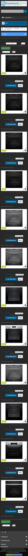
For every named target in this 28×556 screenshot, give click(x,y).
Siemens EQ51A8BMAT (14, 154)
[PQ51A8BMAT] (14, 257)
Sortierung (3, 43)
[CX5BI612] (14, 295)
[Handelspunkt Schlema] (14, 3)
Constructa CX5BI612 (14, 308)
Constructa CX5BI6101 (14, 347)
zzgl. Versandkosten (19, 81)
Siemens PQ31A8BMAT (14, 115)
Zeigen (19, 43)
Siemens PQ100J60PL (14, 386)
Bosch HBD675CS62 (14, 463)
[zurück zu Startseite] (2, 28)
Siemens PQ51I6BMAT (14, 231)
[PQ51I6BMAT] (14, 218)
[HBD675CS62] (14, 450)
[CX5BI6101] (14, 334)
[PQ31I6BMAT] (14, 63)
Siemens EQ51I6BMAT (14, 192)
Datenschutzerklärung (17, 554)
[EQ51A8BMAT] (14, 140)
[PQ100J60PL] (14, 373)
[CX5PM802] (14, 411)
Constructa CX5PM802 (14, 425)
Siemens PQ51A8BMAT (14, 270)
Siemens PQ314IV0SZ (14, 502)
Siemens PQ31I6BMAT (14, 76)
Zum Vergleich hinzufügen (8, 90)
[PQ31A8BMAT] (14, 102)
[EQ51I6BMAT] (14, 179)
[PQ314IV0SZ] (14, 489)
